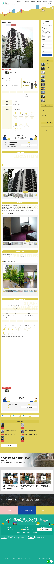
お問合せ (29, 558)
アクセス (25, 558)
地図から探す (39, 1)
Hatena (26, 415)
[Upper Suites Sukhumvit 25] (43, 100)
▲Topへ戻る (51, 561)
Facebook (6, 415)
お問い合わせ (48, 3)
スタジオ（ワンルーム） (46, 28)
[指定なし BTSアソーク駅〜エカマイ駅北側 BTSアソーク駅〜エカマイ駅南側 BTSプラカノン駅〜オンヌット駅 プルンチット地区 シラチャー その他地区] (47, 44)
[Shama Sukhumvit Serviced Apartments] (43, 84)
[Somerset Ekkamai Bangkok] (43, 88)
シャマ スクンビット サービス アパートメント (29, 434)
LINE (36, 415)
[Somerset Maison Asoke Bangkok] (43, 76)
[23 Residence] (43, 80)
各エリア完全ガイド (26, 1)
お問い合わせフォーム (45, 529)
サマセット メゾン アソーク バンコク (8, 434)
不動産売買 (9, 510)
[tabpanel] (10, 480)
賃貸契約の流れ (33, 1)
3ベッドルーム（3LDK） (46, 32)
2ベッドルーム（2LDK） (46, 31)
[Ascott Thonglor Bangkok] (43, 68)
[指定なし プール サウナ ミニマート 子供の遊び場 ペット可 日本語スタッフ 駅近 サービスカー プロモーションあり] (47, 51)
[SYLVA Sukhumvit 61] (43, 92)
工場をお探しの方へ (45, 510)
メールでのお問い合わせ (29, 144)
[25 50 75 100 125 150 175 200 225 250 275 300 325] (43, 37)
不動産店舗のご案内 (19, 558)
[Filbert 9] (43, 96)
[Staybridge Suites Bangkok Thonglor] (43, 64)
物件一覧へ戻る (8, 445)
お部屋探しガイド (19, 1)
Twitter (16, 415)
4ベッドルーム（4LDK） (46, 33)
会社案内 (50, 1)
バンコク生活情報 (13, 558)
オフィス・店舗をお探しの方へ (27, 510)
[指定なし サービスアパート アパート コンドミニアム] (47, 48)
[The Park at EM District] (43, 72)
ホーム (1, 558)
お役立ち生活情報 (45, 1)
